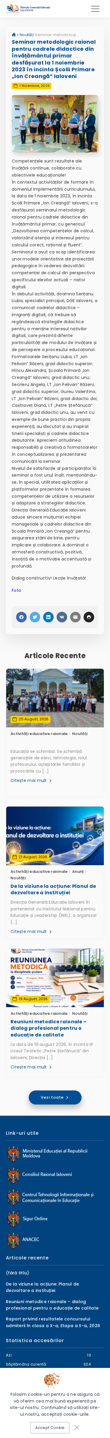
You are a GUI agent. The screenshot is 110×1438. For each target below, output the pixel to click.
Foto (16, 590)
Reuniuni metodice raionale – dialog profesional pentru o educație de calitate (49, 1028)
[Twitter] (35, 617)
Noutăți (27, 35)
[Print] (89, 617)
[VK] (62, 617)
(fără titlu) (17, 1273)
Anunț (78, 871)
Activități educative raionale (39, 734)
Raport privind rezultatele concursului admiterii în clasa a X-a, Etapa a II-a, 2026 (53, 1322)
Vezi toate (53, 1097)
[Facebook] (21, 617)
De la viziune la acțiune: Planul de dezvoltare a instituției (53, 889)
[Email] (75, 617)
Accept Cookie (50, 1427)
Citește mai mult (29, 780)
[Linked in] (48, 617)
